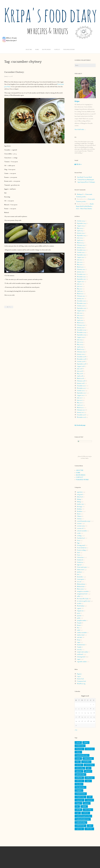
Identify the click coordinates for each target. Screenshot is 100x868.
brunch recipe (90, 749)
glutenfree (88, 771)
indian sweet (79, 781)
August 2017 (80, 395)
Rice (78, 628)
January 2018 (80, 383)
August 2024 (80, 226)
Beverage (79, 507)
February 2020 (81, 325)
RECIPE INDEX (46, 49)
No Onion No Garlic (82, 599)
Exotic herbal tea (81, 548)
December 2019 (81, 330)
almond (78, 742)
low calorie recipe (80, 787)
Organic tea (80, 611)
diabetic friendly (88, 758)
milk (90, 797)
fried (78, 553)
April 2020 (80, 320)
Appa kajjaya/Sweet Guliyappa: (86, 182)
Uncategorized (81, 657)
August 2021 (80, 281)
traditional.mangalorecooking (83, 816)
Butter (79, 514)
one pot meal (79, 800)
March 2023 (80, 243)
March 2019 (80, 349)
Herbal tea (80, 562)
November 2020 (81, 303)
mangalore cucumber (83, 591)
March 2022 (80, 267)
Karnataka (80, 577)
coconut (79, 523)
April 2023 (80, 240)
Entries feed (80, 679)
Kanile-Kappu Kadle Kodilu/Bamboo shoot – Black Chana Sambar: (85, 206)
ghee (89, 768)
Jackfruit (79, 572)
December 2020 (81, 301)
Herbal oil (80, 560)
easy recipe (78, 765)
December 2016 (81, 415)
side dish (79, 637)
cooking (79, 536)
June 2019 (80, 342)
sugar (78, 642)
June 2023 (80, 238)
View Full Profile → (80, 129)
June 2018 (80, 371)
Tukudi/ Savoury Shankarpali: (85, 180)
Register (79, 674)
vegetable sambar (82, 662)
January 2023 (80, 248)
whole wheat (89, 829)
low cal (79, 582)
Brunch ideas (79, 749)
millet (78, 596)
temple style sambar (82, 652)
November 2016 (81, 417)
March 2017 (80, 407)
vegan (78, 659)
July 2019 (79, 340)
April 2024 (80, 231)
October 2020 (81, 306)
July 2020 (79, 313)
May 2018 (80, 374)
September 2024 (81, 223)
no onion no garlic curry (83, 601)
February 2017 (81, 410)
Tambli (79, 647)
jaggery (88, 781)
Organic (78, 803)
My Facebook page (80, 425)
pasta (78, 613)
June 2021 (80, 286)
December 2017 (81, 386)
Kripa (77, 101)
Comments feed (81, 681)
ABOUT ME (29, 49)
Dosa (78, 540)
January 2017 (80, 412)
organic (79, 608)
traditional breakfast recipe (82, 819)
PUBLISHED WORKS (69, 49)
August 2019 (80, 337)
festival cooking (89, 765)
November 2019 (81, 332)
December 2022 (81, 250)
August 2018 (80, 366)
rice (77, 806)
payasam (87, 803)
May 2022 (80, 264)
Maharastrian (80, 586)
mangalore (78, 790)
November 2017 (81, 388)
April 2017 (80, 405)
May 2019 (80, 344)
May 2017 (80, 403)
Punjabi (79, 623)
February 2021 (81, 296)
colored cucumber (82, 531)
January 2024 (80, 233)
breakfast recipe (80, 746)
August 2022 (80, 257)
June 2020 (80, 315)
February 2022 (81, 269)
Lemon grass (80, 579)
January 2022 (80, 272)
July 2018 (79, 369)
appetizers (80, 492)
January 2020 (80, 328)
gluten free (78, 771)
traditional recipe (80, 825)
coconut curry (81, 526)
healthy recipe (89, 778)
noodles (79, 603)
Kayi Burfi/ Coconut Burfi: (84, 177)
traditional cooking (80, 822)
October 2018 (81, 361)
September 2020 (81, 308)
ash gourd (80, 494)
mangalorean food (82, 594)
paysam (79, 616)
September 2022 (81, 255)
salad (78, 630)
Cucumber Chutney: (14, 72)
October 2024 (81, 221)
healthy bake (79, 778)
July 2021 (79, 284)
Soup (78, 640)
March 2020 (80, 323)
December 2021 (81, 274)
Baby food (80, 497)
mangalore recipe (80, 797)
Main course (80, 589)
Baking (79, 499)
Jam (78, 574)
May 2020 (80, 318)
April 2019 (80, 347)
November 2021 (81, 277)
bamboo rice (80, 504)
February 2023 (81, 245)
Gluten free (80, 557)
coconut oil (80, 528)
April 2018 (80, 376)
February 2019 (81, 352)
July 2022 (79, 260)
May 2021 (80, 289)
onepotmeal (89, 800)
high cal (79, 565)
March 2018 (80, 378)
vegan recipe (79, 829)
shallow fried (80, 635)
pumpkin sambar (81, 620)
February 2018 (81, 381)
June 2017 (80, 400)
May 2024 (80, 228)
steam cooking (88, 809)
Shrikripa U (80, 194)
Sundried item (81, 645)
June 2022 (80, 262)
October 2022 (81, 252)
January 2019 (80, 354)
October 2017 (81, 391)
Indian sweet (80, 570)
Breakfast (79, 511)
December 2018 (81, 357)
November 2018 (81, 359)
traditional (80, 654)
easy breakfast (86, 762)
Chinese (79, 516)
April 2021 (80, 291)
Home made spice (82, 567)
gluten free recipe (80, 774)
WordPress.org (81, 684)
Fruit (78, 555)
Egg (78, 543)
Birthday (79, 509)
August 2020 (80, 311)
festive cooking (79, 768)
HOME (37, 49)
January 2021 (80, 298)
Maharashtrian (81, 584)
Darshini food (81, 538)
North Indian (80, 606)
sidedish (84, 806)
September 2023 (81, 235)
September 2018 (81, 364)
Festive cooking (81, 550)
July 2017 (79, 398)
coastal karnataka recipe (83, 521)
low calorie (78, 784)
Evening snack (81, 545)
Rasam (79, 625)
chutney (79, 519)
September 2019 (81, 335)
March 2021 (80, 294)
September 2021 (81, 279)
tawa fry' (79, 650)
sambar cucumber (82, 632)
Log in (79, 676)
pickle (78, 618)
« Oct (76, 730)
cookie (79, 533)
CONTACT (57, 49)
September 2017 (81, 393)
